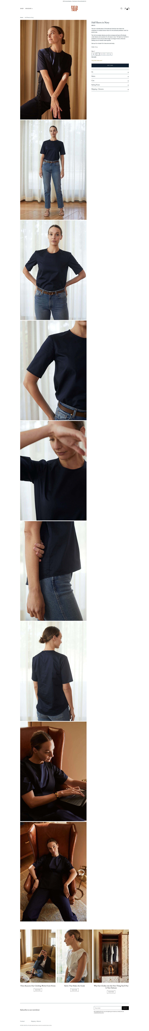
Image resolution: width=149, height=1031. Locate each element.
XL (110, 54)
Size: (93, 51)
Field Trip (25, 1025)
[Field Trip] (74, 8)
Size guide (93, 57)
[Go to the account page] (124, 8)
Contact (22, 1021)
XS (93, 54)
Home (21, 17)
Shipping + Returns (36, 1021)
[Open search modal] (121, 8)
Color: (94, 47)
